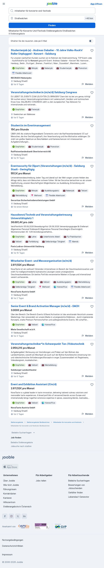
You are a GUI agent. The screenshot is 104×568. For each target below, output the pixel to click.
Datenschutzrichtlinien (12, 546)
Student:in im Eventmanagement (31, 125)
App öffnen (96, 4)
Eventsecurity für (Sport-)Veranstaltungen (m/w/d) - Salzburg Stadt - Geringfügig (48, 167)
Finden (52, 25)
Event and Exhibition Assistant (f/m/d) (34, 384)
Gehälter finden (75, 492)
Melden (89, 84)
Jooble (19, 562)
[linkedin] (24, 516)
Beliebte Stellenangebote (22, 442)
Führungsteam (9, 489)
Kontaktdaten (9, 493)
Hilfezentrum (9, 502)
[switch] (91, 41)
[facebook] (5, 516)
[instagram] (11, 516)
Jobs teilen (41, 480)
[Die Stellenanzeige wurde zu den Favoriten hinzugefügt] (92, 50)
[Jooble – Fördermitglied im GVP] (60, 526)
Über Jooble (9, 480)
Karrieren (7, 498)
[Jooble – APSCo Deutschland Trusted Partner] (23, 526)
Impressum (7, 554)
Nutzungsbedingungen (12, 540)
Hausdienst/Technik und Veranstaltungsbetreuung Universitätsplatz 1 (41, 216)
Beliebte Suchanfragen (22, 432)
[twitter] (18, 516)
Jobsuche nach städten (21, 446)
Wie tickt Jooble (11, 485)
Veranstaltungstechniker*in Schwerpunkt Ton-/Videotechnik (47, 343)
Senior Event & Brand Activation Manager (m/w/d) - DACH (45, 306)
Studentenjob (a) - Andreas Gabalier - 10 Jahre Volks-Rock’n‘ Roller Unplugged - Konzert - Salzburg (47, 52)
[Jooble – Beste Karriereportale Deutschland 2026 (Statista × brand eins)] (42, 526)
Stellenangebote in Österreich (17, 506)
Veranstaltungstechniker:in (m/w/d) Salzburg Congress (44, 92)
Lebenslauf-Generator (78, 496)
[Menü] (3, 3)
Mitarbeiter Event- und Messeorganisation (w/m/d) (41, 260)
